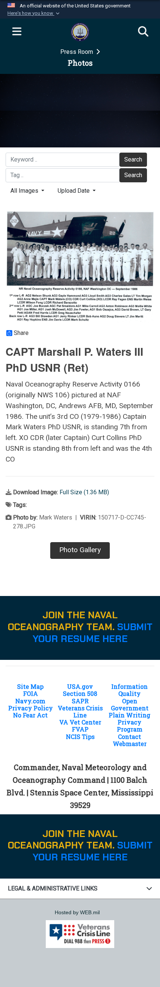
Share (21, 333)
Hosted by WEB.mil (77, 912)
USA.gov (80, 686)
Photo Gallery (80, 549)
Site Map (30, 686)
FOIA (30, 693)
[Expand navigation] (17, 31)
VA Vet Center (80, 722)
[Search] (143, 31)
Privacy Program (130, 725)
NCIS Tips (80, 736)
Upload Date (74, 190)
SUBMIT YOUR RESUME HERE (93, 633)
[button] (34, 13)
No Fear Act (30, 715)
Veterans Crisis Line (80, 711)
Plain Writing (129, 715)
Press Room (77, 51)
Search (133, 159)
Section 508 (80, 693)
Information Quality (129, 690)
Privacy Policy (30, 708)
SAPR (80, 701)
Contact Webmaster (130, 740)
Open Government (129, 704)
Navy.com (30, 701)
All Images (25, 190)
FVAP (80, 729)
